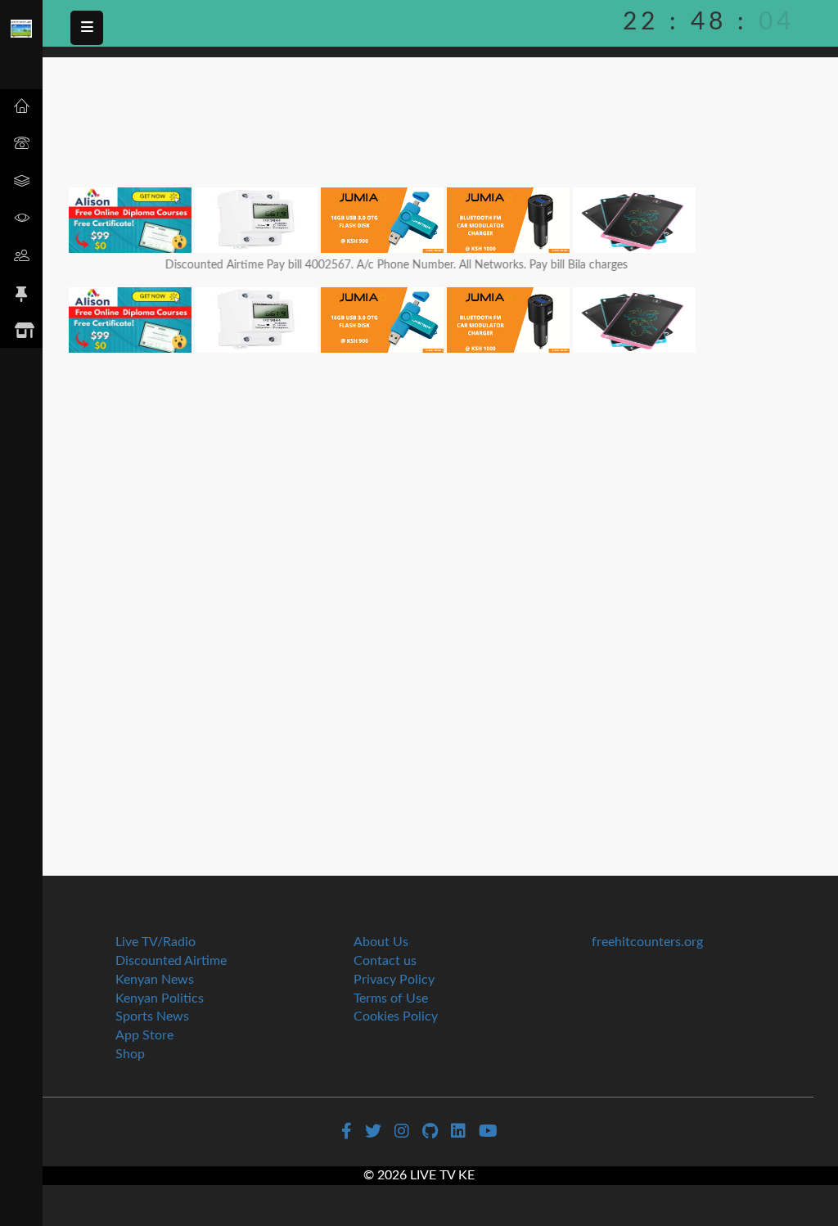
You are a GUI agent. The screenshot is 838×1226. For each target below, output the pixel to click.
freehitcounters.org (647, 942)
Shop (130, 1054)
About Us (381, 942)
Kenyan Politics (159, 998)
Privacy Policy (394, 979)
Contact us (385, 960)
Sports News (152, 1016)
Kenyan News (154, 979)
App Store (144, 1035)
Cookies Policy (396, 1016)
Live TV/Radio (155, 942)
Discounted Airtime (171, 960)
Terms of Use (391, 998)
